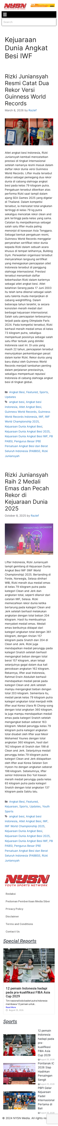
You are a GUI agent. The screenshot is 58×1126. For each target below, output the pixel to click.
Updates (10, 397)
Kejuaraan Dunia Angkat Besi (23, 426)
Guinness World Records (21, 411)
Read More (11, 1007)
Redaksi (11, 893)
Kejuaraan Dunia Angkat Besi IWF (26, 436)
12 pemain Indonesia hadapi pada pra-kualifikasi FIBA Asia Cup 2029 (28, 992)
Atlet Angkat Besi (30, 407)
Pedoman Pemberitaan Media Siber (28, 901)
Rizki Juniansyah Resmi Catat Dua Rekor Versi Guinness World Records (27, 90)
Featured (32, 392)
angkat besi (16, 402)
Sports (43, 392)
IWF (41, 416)
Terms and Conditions (19, 924)
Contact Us (13, 931)
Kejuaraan (11, 806)
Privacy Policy (14, 908)
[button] (5, 14)
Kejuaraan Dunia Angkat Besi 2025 (27, 431)
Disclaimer (12, 916)
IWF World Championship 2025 (24, 826)
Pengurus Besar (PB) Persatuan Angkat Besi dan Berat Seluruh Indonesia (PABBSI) (26, 446)
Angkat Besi (17, 392)
